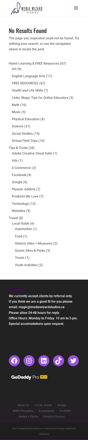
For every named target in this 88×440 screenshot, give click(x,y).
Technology (20, 204)
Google (17, 182)
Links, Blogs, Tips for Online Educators (40, 98)
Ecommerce (46, 410)
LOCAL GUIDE (43, 405)
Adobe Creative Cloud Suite (32, 153)
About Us (23, 405)
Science (18, 126)
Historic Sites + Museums (33, 243)
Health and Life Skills (27, 90)
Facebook (19, 175)
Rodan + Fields (28, 416)
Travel (13, 218)
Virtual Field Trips (25, 141)
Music (16, 112)
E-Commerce (21, 168)
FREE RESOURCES (25, 83)
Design (61, 405)
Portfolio (65, 410)
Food (18, 236)
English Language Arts (28, 76)
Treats (19, 258)
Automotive (23, 229)
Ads (15, 160)
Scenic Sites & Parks (30, 251)
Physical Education (25, 119)
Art (14, 69)
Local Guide (20, 223)
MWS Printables (23, 410)
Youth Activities (26, 265)
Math (15, 105)
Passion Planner (54, 416)
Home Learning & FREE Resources (34, 63)
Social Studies (22, 134)
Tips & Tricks (18, 148)
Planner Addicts (23, 189)
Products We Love (25, 196)
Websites (18, 211)
